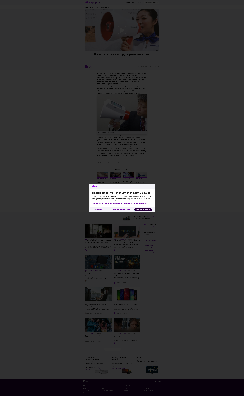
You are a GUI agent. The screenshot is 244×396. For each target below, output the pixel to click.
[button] (120, 204)
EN (151, 186)
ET (147, 186)
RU (149, 186)
